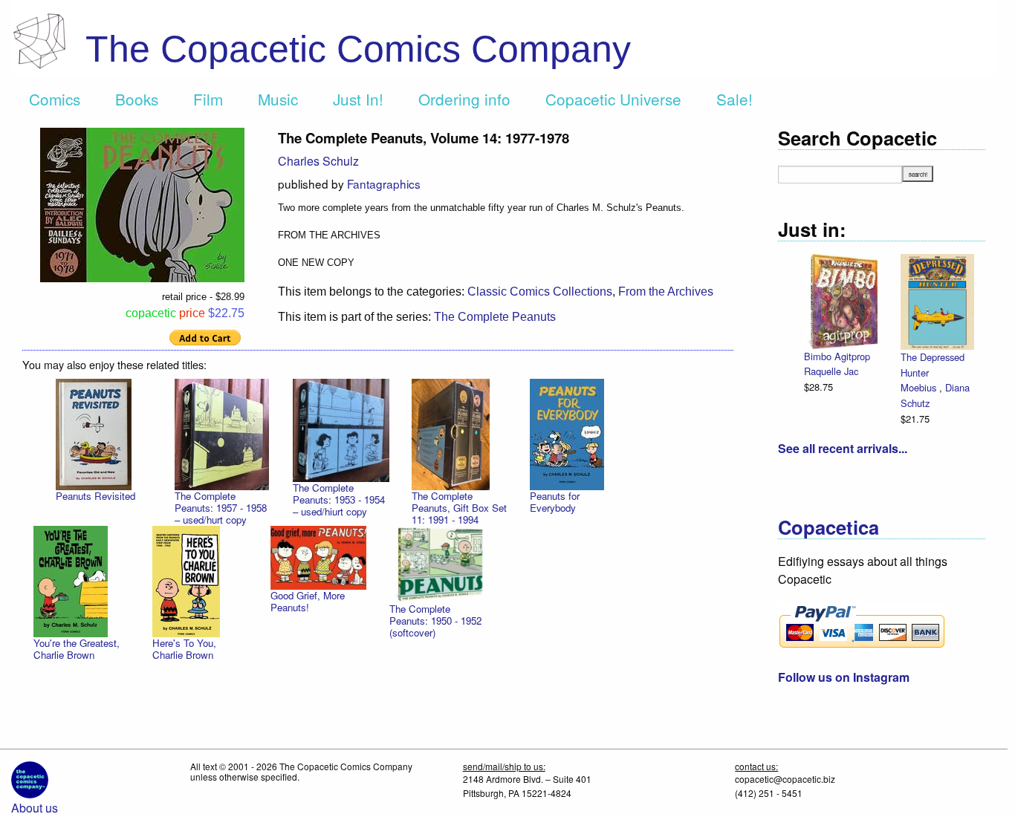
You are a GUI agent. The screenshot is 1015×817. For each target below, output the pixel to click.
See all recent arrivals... (842, 448)
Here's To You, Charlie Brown (184, 649)
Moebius (920, 387)
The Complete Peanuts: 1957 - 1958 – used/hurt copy (221, 508)
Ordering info (464, 99)
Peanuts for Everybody (555, 502)
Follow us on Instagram (843, 677)
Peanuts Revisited (95, 496)
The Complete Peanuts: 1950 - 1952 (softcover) (435, 620)
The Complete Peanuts (495, 316)
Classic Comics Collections (539, 291)
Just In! (358, 99)
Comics (54, 99)
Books (136, 99)
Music (278, 99)
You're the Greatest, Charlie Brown (76, 649)
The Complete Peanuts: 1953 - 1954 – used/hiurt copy (339, 499)
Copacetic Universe (613, 99)
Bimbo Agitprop (837, 356)
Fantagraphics (384, 183)
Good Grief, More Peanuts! (307, 601)
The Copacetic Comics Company (358, 49)
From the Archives (665, 291)
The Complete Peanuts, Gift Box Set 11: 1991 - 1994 (459, 508)
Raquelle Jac (831, 371)
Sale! (734, 99)
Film (208, 99)
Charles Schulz (318, 160)
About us (34, 807)
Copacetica (828, 527)
